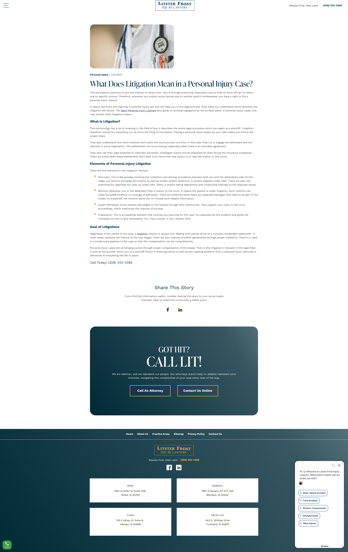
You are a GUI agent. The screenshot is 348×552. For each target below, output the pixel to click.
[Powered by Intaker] (325, 546)
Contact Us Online (197, 391)
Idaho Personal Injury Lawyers (138, 110)
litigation (142, 233)
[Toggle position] (333, 465)
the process (126, 177)
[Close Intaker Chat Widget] (339, 465)
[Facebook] (168, 310)
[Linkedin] (180, 310)
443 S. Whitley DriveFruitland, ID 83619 (217, 522)
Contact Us (215, 434)
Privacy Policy (196, 434)
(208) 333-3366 (189, 460)
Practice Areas (161, 434)
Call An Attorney (150, 391)
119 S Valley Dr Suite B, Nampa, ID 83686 (130, 522)
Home (129, 434)
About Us (142, 434)
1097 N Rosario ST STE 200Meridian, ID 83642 (217, 493)
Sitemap (179, 434)
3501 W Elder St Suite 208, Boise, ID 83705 (130, 493)
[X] (174, 310)
